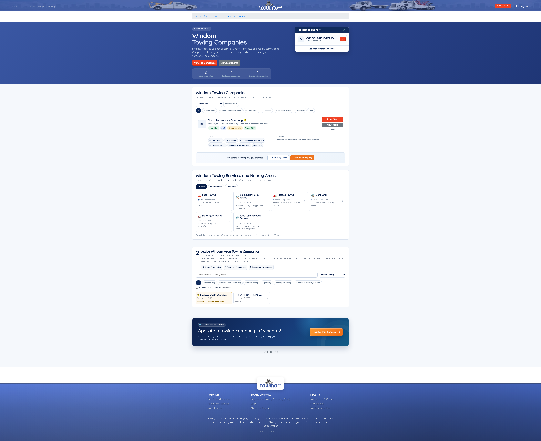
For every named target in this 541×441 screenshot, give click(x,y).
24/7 (311, 110)
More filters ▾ (231, 103)
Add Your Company (303, 157)
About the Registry (260, 408)
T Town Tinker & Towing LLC (248, 295)
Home (14, 6)
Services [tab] (201, 186)
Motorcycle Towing (283, 110)
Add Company (503, 5)
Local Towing (209, 110)
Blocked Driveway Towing (230, 110)
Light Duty (267, 110)
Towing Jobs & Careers (322, 399)
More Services (215, 408)
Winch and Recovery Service (308, 283)
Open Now (300, 110)
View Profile (332, 125)
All (198, 110)
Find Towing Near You (219, 399)
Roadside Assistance (218, 403)
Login (254, 403)
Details (332, 130)
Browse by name (229, 62)
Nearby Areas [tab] (216, 186)
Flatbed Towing (251, 110)
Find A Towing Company (41, 6)
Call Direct (333, 119)
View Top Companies (205, 62)
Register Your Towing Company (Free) (270, 399)
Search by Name (279, 157)
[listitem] (205, 74)
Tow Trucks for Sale (320, 408)
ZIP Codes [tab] (231, 186)
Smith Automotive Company (320, 38)
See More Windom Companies (322, 49)
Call (342, 39)
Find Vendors (317, 403)
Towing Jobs (523, 6)
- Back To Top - (270, 351)
